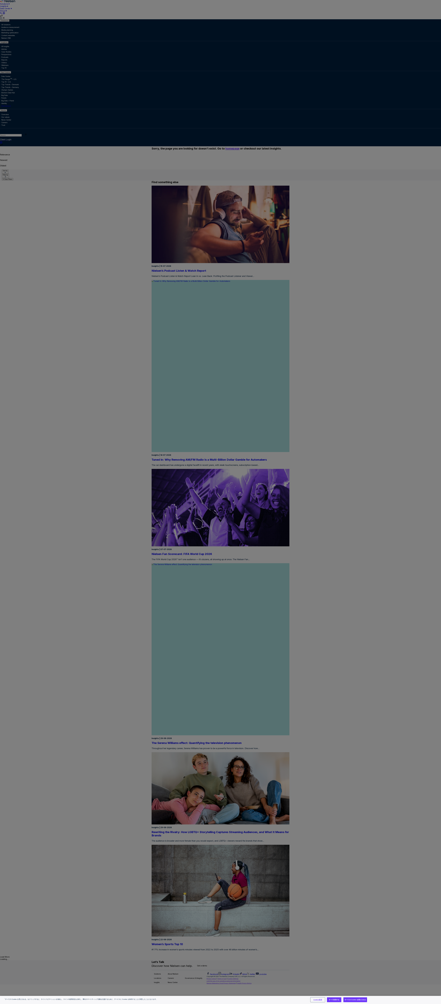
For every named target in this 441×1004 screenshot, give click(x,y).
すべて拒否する (334, 1000)
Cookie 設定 (317, 1000)
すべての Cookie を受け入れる (355, 1000)
